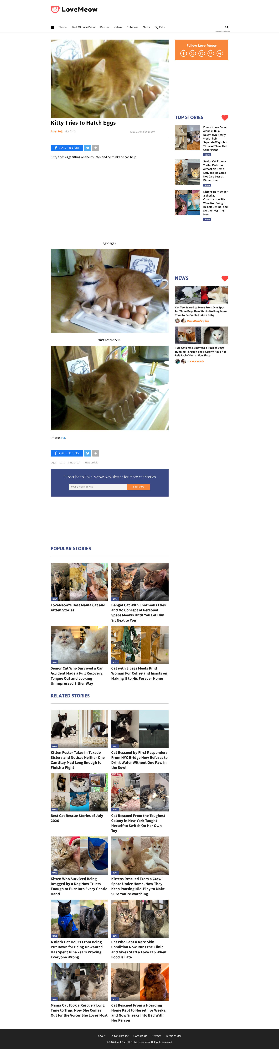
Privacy (156, 1036)
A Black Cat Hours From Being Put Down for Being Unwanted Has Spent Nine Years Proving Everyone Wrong (77, 949)
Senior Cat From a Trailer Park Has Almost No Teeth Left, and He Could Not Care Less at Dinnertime (214, 170)
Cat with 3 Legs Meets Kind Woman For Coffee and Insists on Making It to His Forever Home (139, 673)
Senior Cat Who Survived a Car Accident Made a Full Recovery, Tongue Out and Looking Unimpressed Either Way (77, 676)
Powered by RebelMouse (223, 31)
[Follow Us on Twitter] (192, 53)
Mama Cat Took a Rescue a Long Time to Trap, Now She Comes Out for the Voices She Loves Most (79, 1010)
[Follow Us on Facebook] (183, 53)
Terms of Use (173, 1036)
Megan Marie (193, 320)
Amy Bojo (57, 131)
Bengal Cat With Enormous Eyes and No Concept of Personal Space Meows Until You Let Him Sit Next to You (138, 612)
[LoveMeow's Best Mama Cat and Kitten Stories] (79, 582)
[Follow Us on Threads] (220, 53)
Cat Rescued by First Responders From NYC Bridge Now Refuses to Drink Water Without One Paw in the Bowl (139, 760)
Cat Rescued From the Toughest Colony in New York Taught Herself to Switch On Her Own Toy (138, 823)
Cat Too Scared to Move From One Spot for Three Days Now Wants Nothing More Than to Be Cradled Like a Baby (201, 311)
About (102, 1036)
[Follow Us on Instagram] (201, 53)
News (146, 27)
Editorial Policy (119, 1036)
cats (62, 462)
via (63, 438)
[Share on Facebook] (67, 148)
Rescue (104, 27)
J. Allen (191, 361)
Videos (118, 27)
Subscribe (138, 487)
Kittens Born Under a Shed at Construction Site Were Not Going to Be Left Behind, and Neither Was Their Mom (215, 203)
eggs (54, 462)
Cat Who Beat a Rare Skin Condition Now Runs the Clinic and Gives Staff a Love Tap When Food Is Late (138, 949)
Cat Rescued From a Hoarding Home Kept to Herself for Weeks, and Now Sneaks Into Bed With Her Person (138, 1013)
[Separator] (95, 148)
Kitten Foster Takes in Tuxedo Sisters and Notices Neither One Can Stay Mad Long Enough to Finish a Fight (78, 760)
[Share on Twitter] (87, 148)
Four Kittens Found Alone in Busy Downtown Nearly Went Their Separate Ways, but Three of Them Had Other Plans (215, 138)
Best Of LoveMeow (83, 27)
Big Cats (160, 27)
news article (91, 462)
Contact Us (140, 1036)
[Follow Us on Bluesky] (210, 53)
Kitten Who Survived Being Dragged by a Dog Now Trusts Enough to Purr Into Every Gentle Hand (79, 886)
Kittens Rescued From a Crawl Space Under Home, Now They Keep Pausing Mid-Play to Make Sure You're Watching (138, 886)
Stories (63, 27)
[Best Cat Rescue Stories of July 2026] (79, 792)
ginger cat (74, 462)
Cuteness (132, 27)
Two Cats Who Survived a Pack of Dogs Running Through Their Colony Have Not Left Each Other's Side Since (200, 351)
